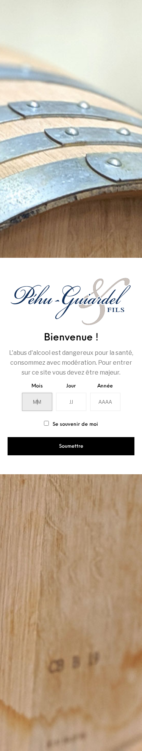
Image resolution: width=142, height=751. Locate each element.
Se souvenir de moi (74, 424)
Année (105, 386)
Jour (71, 386)
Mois (37, 386)
